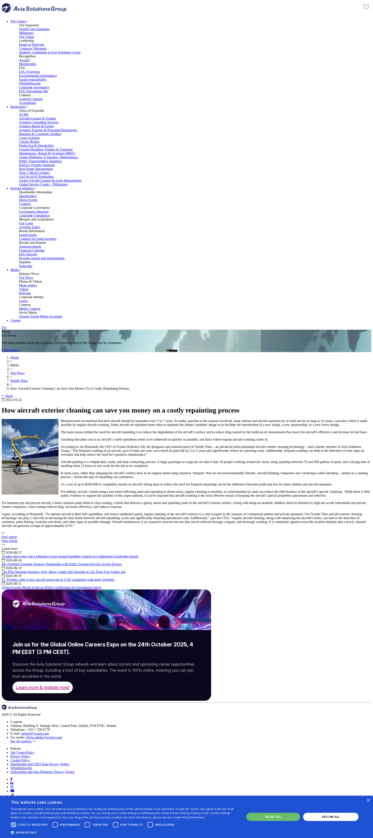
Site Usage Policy (22, 752)
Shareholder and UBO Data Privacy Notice (40, 764)
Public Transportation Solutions (40, 161)
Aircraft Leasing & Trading (37, 118)
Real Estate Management (36, 169)
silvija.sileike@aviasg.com (44, 737)
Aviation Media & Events (36, 126)
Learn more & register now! (43, 687)
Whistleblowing (30, 83)
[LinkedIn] (11, 783)
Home (14, 357)
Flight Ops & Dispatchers (36, 145)
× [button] (368, 800)
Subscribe (25, 266)
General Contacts (31, 99)
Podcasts (25, 293)
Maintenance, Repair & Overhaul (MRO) (47, 153)
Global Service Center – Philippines (43, 184)
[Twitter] (11, 787)
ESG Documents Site (33, 91)
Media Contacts (29, 308)
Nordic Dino (19, 381)
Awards (24, 60)
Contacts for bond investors (37, 239)
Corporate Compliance (34, 215)
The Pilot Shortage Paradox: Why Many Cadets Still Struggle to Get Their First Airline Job (63, 572)
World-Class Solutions (34, 29)
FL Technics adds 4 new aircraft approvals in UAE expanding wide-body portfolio (58, 579)
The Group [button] (18, 21)
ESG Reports (28, 254)
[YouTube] (12, 791)
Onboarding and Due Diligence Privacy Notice (42, 772)
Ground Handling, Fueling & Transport (46, 149)
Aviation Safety (29, 227)
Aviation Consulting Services (39, 122)
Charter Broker (29, 141)
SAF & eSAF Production (36, 176)
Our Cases (26, 223)
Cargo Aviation (29, 138)
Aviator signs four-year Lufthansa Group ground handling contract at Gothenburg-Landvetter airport (70, 556)
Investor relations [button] (22, 188)
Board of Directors (31, 44)
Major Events (28, 200)
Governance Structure (34, 211)
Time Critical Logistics (34, 173)
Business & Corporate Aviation (40, 134)
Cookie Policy (20, 760)
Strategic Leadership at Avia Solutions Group (50, 52)
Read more (197, 817)
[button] (124, 832)
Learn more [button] (10, 350)
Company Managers (33, 48)
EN (4, 327)
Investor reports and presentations (42, 258)
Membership (27, 64)
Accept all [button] (273, 817)
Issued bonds (28, 235)
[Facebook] (11, 779)
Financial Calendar (32, 250)
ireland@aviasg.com (35, 733)
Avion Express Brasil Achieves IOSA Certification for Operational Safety (52, 587)
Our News (26, 277)
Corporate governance (34, 87)
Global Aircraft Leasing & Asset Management (50, 180)
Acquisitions (27, 103)
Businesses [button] (18, 107)
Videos (23, 289)
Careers (15, 320)
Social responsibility (32, 79)
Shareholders (28, 196)
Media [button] (15, 270)
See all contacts (21, 741)
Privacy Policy (20, 756)
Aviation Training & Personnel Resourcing (48, 130)
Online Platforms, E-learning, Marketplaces (48, 157)
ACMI (23, 114)
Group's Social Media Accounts (40, 316)
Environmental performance (38, 75)
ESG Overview (29, 72)
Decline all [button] (331, 817)
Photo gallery (28, 285)
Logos (23, 301)
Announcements (30, 246)
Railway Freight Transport (37, 165)
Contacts (25, 204)
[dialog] (186, 817)
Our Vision (26, 37)
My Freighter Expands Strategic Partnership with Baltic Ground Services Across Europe (62, 564)
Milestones (26, 33)
